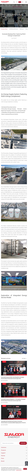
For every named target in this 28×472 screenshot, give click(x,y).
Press (26, 26)
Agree (25, 469)
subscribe (23, 443)
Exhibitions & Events (13, 29)
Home (22, 26)
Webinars (22, 29)
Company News (4, 29)
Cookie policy (19, 470)
